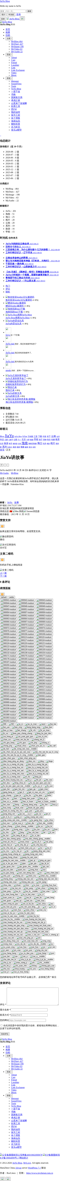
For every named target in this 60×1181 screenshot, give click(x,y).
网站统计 (23, 1158)
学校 (36, 439)
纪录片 (10, 447)
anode (8, 370)
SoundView (16, 84)
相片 (52, 443)
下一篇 (3, 576)
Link (13, 67)
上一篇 (3, 573)
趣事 (26, 447)
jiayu (8, 335)
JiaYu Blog (5, 1)
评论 (3, 1004)
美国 (14, 447)
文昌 (1, 443)
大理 (27, 439)
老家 (18, 447)
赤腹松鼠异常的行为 (16, 384)
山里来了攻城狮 (19, 103)
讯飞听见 (15, 127)
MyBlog (14, 473)
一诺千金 (15, 91)
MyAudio (4, 473)
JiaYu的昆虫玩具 (14, 323)
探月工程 (15, 115)
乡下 (49, 436)
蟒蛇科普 (15, 124)
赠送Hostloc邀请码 (15, 306)
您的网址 (4, 1020)
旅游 (6, 443)
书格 (13, 94)
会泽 (58, 436)
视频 (22, 447)
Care (13, 60)
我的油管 (15, 112)
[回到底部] (8, 1179)
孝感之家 (15, 100)
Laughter (15, 65)
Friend (14, 62)
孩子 (41, 439)
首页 (2, 450)
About (14, 57)
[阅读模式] (8, 465)
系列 (4, 446)
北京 (24, 439)
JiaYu (9, 435)
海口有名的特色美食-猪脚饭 (19, 402)
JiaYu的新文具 (12, 396)
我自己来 (10, 390)
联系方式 (5, 1015)
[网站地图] (0, 135)
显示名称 (5, 1010)
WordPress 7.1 (34, 1168)
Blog (2, 436)
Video (13, 73)
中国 (44, 436)
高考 (34, 447)
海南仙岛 (15, 121)
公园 (15, 440)
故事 (16, 502)
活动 (19, 443)
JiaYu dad (10, 344)
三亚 (36, 436)
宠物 (44, 440)
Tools (13, 86)
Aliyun (18, 1168)
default (4, 597)
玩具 (44, 443)
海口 (39, 443)
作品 (2, 439)
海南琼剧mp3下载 (14, 312)
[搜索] (22, 18)
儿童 (6, 439)
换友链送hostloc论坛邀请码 (19, 300)
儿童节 (10, 439)
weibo (11, 597)
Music (14, 75)
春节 (10, 443)
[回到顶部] (2, 1179)
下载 (40, 436)
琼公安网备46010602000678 (29, 1155)
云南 (53, 436)
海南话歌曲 (32, 443)
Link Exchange (18, 70)
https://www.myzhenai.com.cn (39, 1173)
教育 (57, 439)
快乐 (49, 439)
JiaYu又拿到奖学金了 (16, 378)
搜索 (29, 11)
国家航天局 (16, 97)
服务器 (15, 443)
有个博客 (15, 118)
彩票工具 (15, 106)
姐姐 (31, 440)
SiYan (24, 436)
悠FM (14, 109)
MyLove (27, 1163)
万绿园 (30, 436)
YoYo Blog (16, 89)
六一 (19, 439)
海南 (25, 443)
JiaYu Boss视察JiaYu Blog (18, 318)
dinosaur (15, 81)
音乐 (30, 447)
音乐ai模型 (16, 130)
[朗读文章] (5, 465)
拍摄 (53, 439)
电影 (48, 443)
